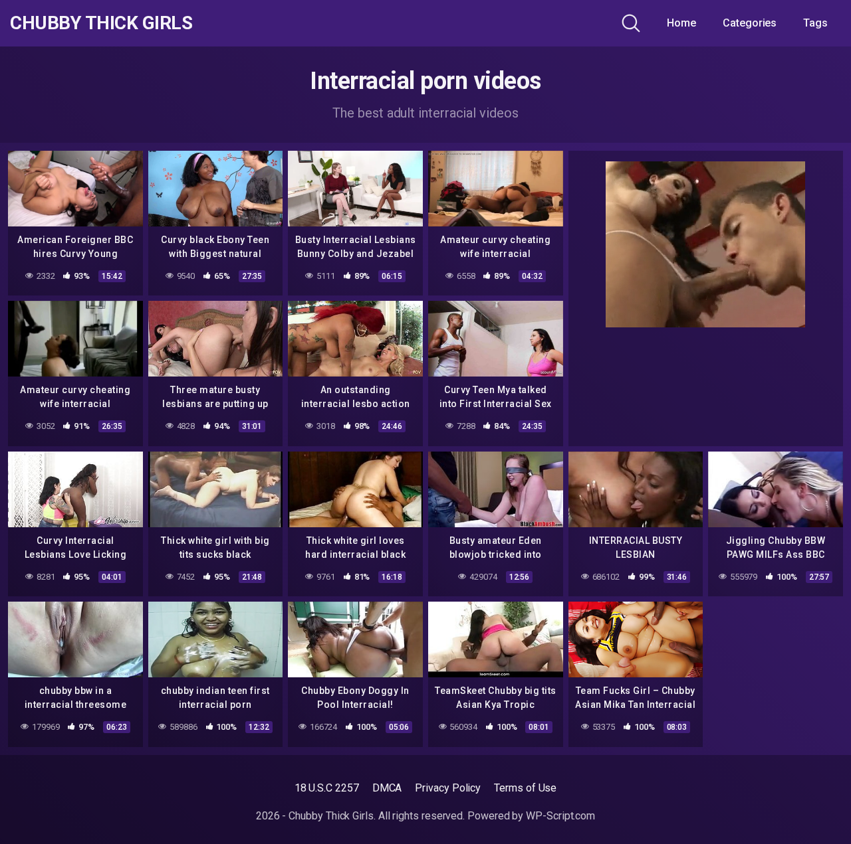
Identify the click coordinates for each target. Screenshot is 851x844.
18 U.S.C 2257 (327, 788)
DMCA (387, 788)
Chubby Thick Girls (101, 23)
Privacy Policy (448, 788)
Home (681, 23)
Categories (750, 23)
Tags (815, 23)
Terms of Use (525, 788)
